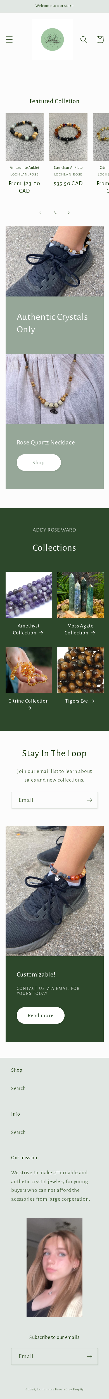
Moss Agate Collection (79, 629)
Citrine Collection (28, 701)
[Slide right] (69, 213)
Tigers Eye (76, 701)
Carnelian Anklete (68, 168)
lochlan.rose (45, 1389)
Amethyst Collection (26, 629)
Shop (38, 462)
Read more (41, 1015)
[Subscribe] (90, 800)
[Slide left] (40, 213)
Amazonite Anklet (24, 168)
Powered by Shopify (69, 1389)
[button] (9, 39)
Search (18, 1088)
